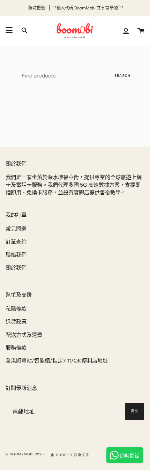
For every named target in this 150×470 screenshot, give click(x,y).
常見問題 (16, 228)
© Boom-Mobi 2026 (25, 454)
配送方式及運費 (24, 334)
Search (122, 75)
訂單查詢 (16, 241)
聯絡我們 (16, 254)
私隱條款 (16, 308)
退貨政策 (16, 321)
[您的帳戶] (126, 30)
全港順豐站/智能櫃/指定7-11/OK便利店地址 (57, 360)
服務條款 (16, 347)
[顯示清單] (9, 30)
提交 (134, 411)
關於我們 (16, 267)
